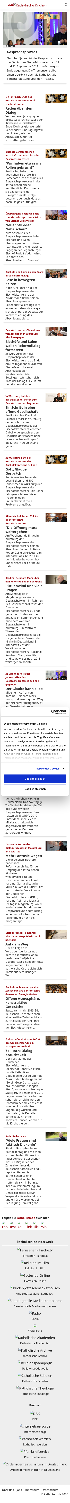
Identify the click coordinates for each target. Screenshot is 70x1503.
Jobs (19, 1490)
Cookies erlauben (35, 778)
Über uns (8, 1490)
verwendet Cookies (48, 768)
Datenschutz (50, 1490)
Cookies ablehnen (35, 788)
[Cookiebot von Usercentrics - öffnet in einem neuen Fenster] (51, 712)
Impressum (31, 1490)
